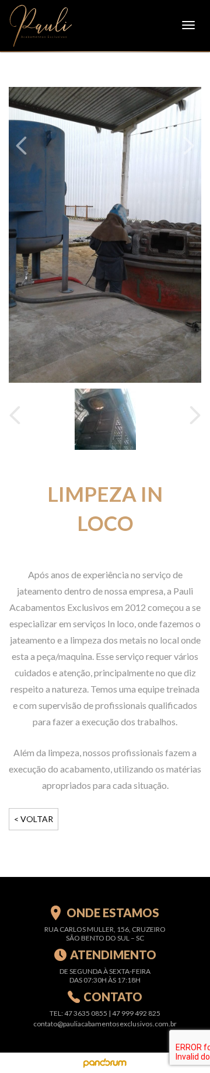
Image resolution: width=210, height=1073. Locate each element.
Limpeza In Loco (105, 508)
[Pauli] (41, 25)
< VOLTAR (33, 819)
